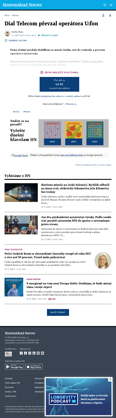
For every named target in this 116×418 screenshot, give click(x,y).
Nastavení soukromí (43, 387)
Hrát (52, 141)
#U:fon (16, 111)
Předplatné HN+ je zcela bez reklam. (97, 165)
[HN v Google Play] (14, 367)
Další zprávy (57, 312)
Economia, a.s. (23, 338)
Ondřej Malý (17, 32)
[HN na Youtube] (42, 353)
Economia (9, 387)
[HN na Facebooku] (25, 353)
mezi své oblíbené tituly (71, 155)
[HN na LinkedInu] (34, 353)
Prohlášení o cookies (43, 383)
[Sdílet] (103, 15)
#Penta (26, 111)
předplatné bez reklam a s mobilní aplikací (61, 96)
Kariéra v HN (10, 392)
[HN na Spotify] (38, 353)
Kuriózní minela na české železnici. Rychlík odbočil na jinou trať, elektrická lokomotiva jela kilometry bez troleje (75, 188)
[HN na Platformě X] (21, 353)
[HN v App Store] (33, 367)
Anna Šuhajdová (13, 249)
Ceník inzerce (10, 396)
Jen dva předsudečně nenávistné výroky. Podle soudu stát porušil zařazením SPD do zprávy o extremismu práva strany (76, 221)
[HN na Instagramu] (29, 353)
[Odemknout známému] (110, 15)
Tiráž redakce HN (12, 383)
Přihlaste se (70, 104)
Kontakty (9, 379)
